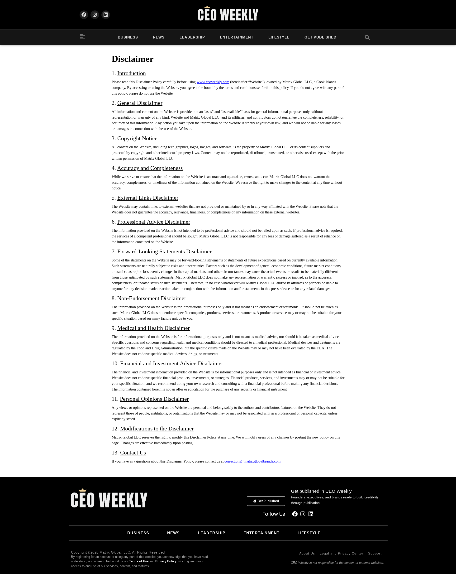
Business (128, 37)
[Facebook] (84, 14)
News (159, 37)
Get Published (320, 37)
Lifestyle (279, 37)
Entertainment (236, 37)
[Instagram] (94, 14)
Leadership (192, 37)
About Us (307, 553)
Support (375, 553)
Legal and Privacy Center (341, 553)
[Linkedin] (105, 14)
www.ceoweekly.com (213, 82)
